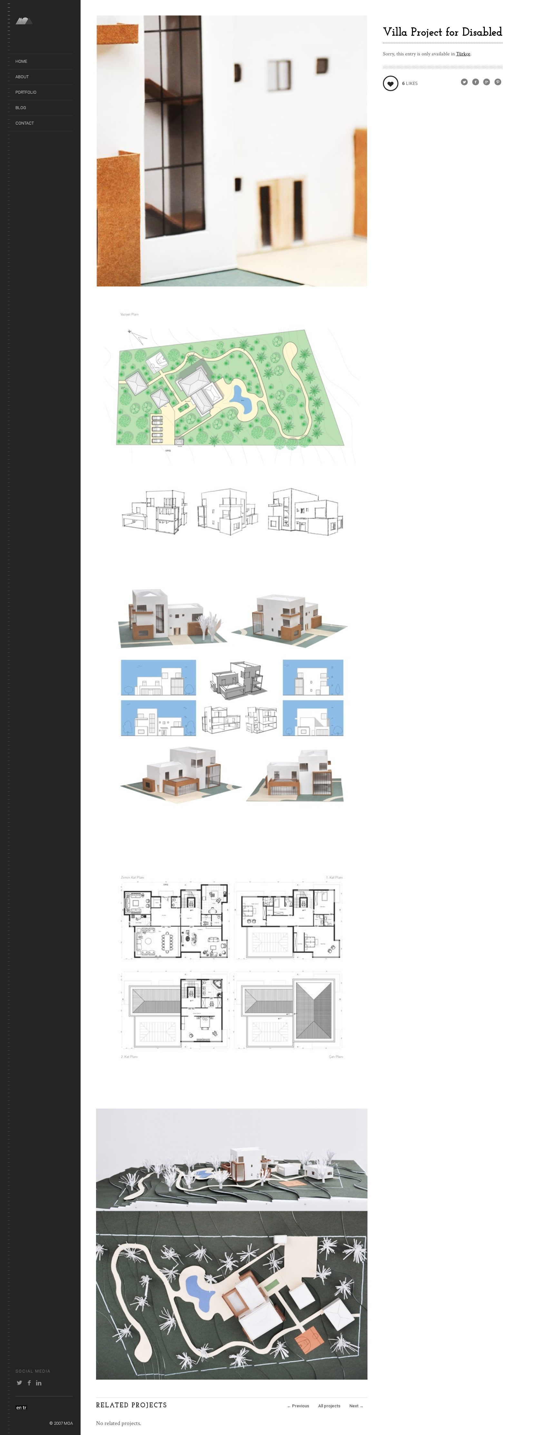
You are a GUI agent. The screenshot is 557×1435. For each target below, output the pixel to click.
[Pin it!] (498, 82)
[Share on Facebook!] (476, 82)
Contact (24, 123)
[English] (18, 1407)
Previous (298, 1405)
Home (21, 61)
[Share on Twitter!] (464, 82)
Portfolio (25, 92)
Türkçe (463, 54)
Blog (20, 107)
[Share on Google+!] (487, 82)
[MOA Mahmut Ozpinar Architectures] (44, 21)
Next (356, 1405)
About (22, 76)
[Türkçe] (24, 1407)
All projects (329, 1405)
